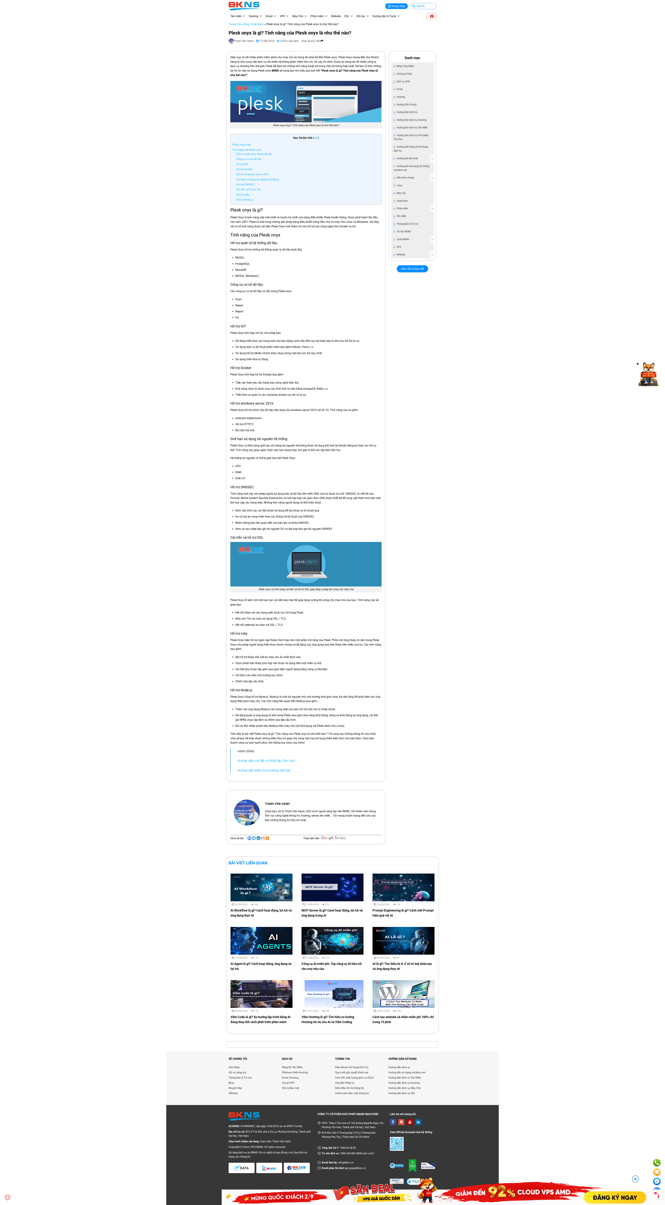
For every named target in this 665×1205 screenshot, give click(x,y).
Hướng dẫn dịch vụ (399, 1067)
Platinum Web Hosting (295, 1072)
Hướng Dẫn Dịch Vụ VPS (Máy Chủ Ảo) (411, 137)
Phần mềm (317, 16)
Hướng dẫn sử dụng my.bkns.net (406, 1072)
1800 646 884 (347, 1153)
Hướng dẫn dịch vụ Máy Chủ (404, 1088)
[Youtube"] (410, 1122)
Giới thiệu (234, 1067)
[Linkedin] (258, 838)
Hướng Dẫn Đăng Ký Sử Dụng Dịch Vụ (411, 148)
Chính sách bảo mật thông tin (352, 1093)
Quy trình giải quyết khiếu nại (351, 1072)
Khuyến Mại (235, 1088)
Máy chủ (401, 193)
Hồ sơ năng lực (237, 1072)
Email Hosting (290, 1077)
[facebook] (393, 1122)
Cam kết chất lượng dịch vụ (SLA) (354, 1077)
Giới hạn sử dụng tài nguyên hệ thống (257, 179)
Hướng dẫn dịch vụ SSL (401, 1093)
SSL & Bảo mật (290, 1088)
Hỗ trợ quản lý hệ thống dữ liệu (254, 154)
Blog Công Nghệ (253, 24)
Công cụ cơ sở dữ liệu (249, 159)
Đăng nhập (398, 6)
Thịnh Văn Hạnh (244, 41)
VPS (282, 16)
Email (269, 16)
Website (336, 16)
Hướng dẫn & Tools (384, 16)
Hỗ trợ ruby (242, 194)
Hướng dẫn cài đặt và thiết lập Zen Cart (266, 761)
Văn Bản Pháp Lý (344, 1082)
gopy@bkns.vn (357, 1168)
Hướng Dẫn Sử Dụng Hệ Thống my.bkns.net (411, 168)
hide (316, 138)
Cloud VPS (288, 1082)
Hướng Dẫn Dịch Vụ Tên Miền (412, 127)
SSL (346, 16)
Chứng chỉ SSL (404, 73)
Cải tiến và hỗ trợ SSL (248, 189)
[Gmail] (263, 838)
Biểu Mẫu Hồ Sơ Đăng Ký (349, 1088)
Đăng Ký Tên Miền (292, 1067)
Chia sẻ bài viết (310, 41)
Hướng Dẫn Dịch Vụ (407, 112)
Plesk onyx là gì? (241, 144)
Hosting (253, 16)
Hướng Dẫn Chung (406, 104)
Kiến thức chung (405, 177)
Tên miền (236, 16)
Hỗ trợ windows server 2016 (252, 174)
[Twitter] (254, 838)
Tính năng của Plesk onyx (246, 149)
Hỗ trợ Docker (244, 169)
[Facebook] (249, 838)
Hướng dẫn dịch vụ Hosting (404, 1082)
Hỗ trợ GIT (242, 164)
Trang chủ (235, 24)
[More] (267, 838)
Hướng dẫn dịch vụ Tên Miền (404, 1077)
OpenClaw (402, 200)
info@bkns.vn (345, 1162)
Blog (231, 1082)
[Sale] (431, 16)
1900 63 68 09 (348, 1147)
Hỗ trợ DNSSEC (245, 184)
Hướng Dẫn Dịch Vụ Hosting (412, 120)
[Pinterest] (401, 1122)
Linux (399, 185)
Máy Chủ (297, 16)
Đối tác (361, 16)
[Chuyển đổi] (432, 158)
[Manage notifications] (7, 1197)
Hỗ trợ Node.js (244, 199)
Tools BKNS (403, 239)
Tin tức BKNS (404, 231)
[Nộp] (414, 6)
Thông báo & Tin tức (407, 223)
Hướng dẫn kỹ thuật (407, 158)
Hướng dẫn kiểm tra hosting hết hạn (264, 770)
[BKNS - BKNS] (244, 5)
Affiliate (233, 1093)
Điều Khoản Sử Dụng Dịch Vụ (351, 1067)
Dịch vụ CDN (403, 81)
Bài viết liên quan (248, 863)
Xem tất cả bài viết (412, 268)
